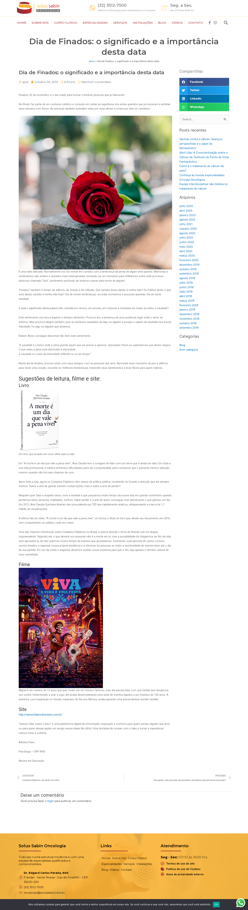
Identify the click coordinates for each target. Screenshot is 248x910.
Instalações (143, 22)
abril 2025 (185, 210)
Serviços (120, 22)
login (50, 801)
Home (21, 22)
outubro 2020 (188, 228)
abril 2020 (185, 251)
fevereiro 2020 (188, 260)
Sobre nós (40, 22)
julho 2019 (186, 282)
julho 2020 (186, 237)
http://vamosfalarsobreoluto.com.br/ (40, 714)
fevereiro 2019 (188, 305)
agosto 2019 (187, 278)
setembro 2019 (189, 273)
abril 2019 (185, 296)
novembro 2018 (189, 318)
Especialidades (95, 22)
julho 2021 (186, 224)
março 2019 (186, 300)
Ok (216, 904)
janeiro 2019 (187, 309)
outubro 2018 (187, 323)
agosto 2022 (187, 219)
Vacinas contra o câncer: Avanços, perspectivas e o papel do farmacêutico (201, 143)
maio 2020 (186, 246)
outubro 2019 (187, 269)
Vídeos (177, 22)
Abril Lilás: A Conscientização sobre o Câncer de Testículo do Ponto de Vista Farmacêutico (204, 157)
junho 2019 (186, 287)
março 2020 (187, 255)
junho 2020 (186, 242)
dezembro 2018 (189, 314)
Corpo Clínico (65, 22)
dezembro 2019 (189, 264)
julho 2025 (186, 206)
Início (92, 61)
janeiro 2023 (187, 215)
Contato (195, 22)
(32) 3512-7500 (112, 5)
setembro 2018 (189, 327)
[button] (226, 23)
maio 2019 (185, 291)
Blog (162, 22)
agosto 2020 (187, 233)
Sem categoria (188, 349)
